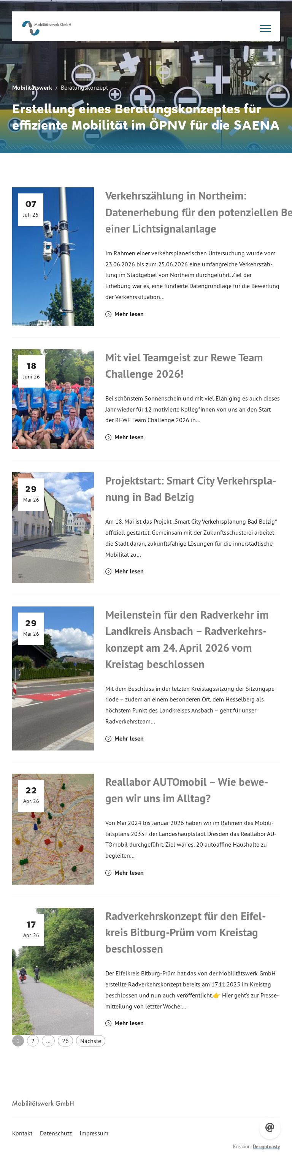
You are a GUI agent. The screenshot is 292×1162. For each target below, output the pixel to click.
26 (65, 1041)
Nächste (90, 1041)
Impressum (93, 1133)
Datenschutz (56, 1133)
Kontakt (22, 1133)
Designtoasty (266, 1146)
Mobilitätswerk (32, 88)
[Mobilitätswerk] (46, 28)
